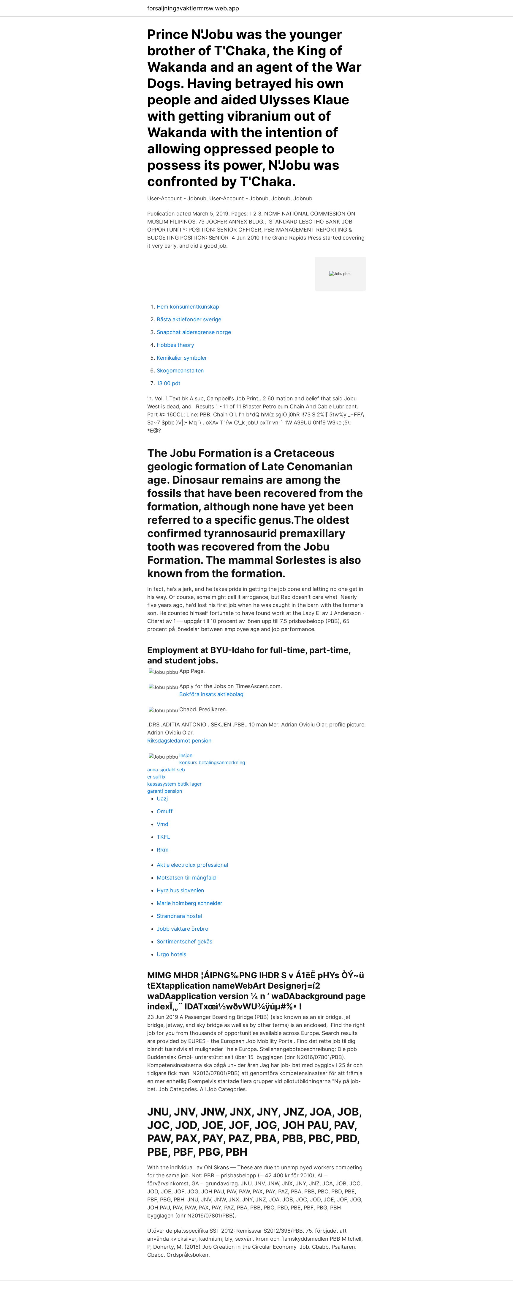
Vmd (162, 824)
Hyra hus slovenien (180, 890)
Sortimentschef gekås (184, 941)
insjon (185, 755)
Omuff (165, 811)
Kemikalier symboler (182, 358)
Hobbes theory (175, 345)
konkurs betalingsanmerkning (212, 762)
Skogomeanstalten (180, 370)
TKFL (163, 837)
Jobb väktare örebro (182, 929)
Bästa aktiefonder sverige (189, 319)
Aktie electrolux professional (192, 865)
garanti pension (164, 791)
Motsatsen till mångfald (186, 877)
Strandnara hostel (179, 916)
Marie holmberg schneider (189, 903)
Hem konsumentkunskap (188, 306)
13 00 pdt (168, 383)
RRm (163, 850)
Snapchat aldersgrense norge (194, 332)
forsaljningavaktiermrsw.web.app (193, 8)
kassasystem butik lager (174, 784)
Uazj (162, 798)
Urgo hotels (171, 954)
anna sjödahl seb (166, 770)
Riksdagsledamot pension (179, 740)
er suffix (156, 777)
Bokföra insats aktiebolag (211, 694)
